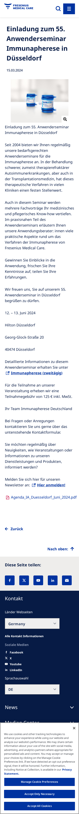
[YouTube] (38, 580)
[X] (24, 580)
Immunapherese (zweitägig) (36, 372)
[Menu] (69, 8)
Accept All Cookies (39, 806)
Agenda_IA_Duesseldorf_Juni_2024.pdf (44, 497)
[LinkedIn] (53, 580)
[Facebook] (10, 580)
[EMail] (67, 580)
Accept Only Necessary (39, 794)
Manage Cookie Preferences (39, 782)
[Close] (74, 728)
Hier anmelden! (51, 485)
